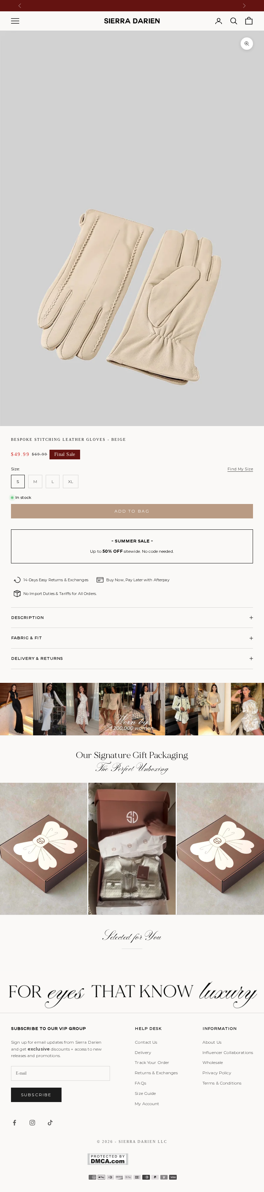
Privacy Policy (216, 1072)
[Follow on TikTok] (50, 1122)
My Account (147, 1103)
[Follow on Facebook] (14, 1122)
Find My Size (240, 469)
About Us (211, 1042)
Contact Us (146, 1042)
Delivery (143, 1052)
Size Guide (145, 1093)
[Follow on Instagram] (32, 1122)
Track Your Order (152, 1062)
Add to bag (132, 511)
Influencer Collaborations (227, 1052)
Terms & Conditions (221, 1083)
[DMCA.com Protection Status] (132, 1159)
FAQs (140, 1083)
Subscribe (36, 1094)
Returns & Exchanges (156, 1072)
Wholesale (212, 1062)
